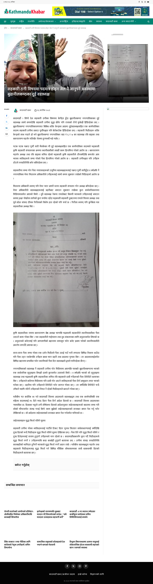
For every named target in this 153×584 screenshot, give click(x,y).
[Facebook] (6, 115)
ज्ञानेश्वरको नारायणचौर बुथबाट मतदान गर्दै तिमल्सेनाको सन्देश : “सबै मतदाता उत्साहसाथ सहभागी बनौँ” (51, 514)
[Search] (148, 21)
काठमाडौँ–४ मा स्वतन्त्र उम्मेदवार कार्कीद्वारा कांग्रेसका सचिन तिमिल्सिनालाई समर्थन (82, 514)
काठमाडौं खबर (112, 21)
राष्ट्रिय (21, 21)
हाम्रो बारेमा (82, 574)
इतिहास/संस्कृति (78, 21)
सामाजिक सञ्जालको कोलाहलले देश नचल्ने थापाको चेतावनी (51, 543)
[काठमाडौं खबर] (24, 11)
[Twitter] (6, 121)
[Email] (6, 134)
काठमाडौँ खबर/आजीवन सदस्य (62, 574)
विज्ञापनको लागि (97, 574)
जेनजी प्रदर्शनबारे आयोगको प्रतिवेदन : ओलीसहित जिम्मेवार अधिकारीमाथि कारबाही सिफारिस (19, 514)
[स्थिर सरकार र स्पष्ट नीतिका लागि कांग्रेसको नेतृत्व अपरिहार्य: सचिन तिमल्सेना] (19, 530)
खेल (90, 21)
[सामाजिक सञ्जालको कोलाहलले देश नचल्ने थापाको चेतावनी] (52, 530)
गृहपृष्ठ (12, 21)
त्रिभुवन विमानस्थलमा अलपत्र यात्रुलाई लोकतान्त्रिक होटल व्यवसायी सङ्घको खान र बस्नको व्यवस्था (84, 544)
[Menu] (5, 21)
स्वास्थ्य (99, 21)
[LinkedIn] (6, 127)
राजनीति (31, 21)
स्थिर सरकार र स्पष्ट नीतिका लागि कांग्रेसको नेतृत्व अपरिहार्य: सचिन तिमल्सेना (17, 544)
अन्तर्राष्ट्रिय (64, 21)
